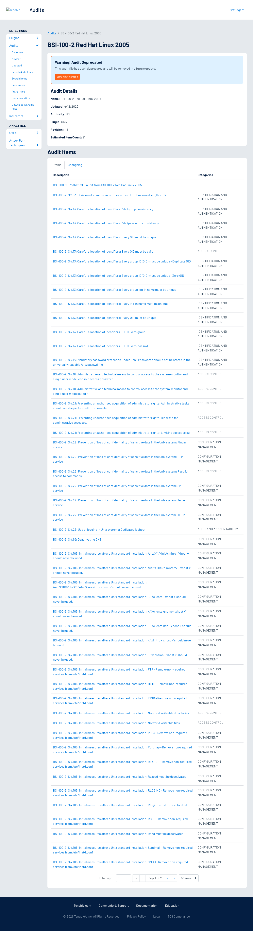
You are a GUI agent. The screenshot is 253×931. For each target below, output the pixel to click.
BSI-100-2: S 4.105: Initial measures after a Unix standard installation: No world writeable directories (121, 713)
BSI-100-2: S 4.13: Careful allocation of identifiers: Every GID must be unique (104, 237)
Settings (235, 10)
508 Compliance (179, 916)
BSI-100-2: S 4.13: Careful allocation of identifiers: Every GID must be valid (103, 251)
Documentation (147, 905)
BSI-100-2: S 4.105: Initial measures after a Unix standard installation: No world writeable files (116, 723)
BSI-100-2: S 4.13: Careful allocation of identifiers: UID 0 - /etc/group (99, 332)
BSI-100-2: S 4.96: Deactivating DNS (77, 539)
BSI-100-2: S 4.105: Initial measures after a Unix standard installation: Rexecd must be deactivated (119, 776)
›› (174, 878)
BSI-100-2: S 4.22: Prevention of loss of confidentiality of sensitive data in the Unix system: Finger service (119, 444)
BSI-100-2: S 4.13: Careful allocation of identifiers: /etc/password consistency (106, 223)
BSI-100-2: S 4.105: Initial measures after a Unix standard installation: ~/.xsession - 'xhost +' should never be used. (120, 657)
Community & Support (114, 905)
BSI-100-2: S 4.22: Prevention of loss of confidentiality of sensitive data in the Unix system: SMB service (118, 488)
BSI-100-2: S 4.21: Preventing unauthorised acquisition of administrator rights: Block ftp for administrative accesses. (115, 420)
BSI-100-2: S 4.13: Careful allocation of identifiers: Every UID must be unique (104, 317)
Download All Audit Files (23, 106)
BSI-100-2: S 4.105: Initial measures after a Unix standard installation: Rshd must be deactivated (118, 833)
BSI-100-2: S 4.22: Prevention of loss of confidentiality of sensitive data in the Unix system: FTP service (118, 459)
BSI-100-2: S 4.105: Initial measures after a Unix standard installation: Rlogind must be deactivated (120, 805)
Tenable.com (82, 905)
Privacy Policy (136, 916)
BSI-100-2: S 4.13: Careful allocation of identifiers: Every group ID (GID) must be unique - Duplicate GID (122, 261)
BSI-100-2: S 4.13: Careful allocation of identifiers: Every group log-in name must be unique (114, 289)
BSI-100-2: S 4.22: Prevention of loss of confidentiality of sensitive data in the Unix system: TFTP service (119, 517)
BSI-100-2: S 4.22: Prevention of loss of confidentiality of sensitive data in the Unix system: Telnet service (119, 502)
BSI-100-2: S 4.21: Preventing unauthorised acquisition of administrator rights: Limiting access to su (121, 432)
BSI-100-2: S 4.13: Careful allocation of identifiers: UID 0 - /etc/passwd (100, 346)
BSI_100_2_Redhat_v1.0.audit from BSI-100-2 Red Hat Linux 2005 (97, 185)
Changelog (75, 165)
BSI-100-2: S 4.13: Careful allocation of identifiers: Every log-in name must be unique (110, 303)
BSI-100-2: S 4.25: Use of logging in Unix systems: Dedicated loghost (99, 529)
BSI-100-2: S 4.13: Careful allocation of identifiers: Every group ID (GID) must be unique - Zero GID (118, 275)
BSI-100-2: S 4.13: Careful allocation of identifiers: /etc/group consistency (103, 209)
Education (172, 905)
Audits (36, 10)
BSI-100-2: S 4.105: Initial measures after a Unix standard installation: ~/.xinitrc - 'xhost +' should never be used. (122, 642)
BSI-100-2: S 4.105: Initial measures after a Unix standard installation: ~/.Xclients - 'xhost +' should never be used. (119, 599)
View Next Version (67, 76)
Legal (156, 916)
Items (57, 165)
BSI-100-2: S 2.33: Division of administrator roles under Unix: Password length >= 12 (109, 195)
